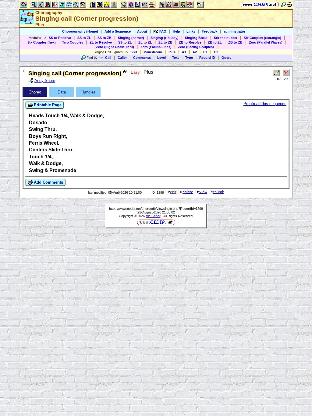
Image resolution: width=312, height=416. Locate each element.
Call (108, 57)
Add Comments (48, 182)
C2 (216, 52)
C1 (205, 52)
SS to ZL (84, 38)
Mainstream (153, 52)
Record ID (207, 57)
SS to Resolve (60, 38)
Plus (172, 52)
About (142, 31)
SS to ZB (105, 38)
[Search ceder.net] (283, 4)
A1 (184, 52)
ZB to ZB (235, 42)
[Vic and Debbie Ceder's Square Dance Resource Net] (260, 4)
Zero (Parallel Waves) (265, 42)
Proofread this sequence (264, 103)
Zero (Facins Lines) (156, 47)
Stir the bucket (225, 38)
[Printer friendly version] (289, 4)
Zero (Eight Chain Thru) (115, 47)
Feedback (209, 31)
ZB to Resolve (190, 42)
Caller (122, 57)
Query (226, 57)
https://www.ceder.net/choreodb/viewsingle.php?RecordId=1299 (156, 208)
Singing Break (196, 38)
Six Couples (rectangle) (262, 38)
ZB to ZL (215, 42)
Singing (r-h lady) (165, 38)
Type (189, 57)
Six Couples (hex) (41, 42)
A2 (195, 52)
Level (161, 57)
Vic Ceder (153, 216)
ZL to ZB (165, 42)
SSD (133, 52)
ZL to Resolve (101, 42)
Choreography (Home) (80, 31)
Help (176, 31)
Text (175, 57)
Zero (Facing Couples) (196, 47)
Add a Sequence (118, 31)
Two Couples (72, 42)
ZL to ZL (145, 42)
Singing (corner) (131, 38)
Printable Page (47, 105)
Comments (142, 57)
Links (190, 31)
